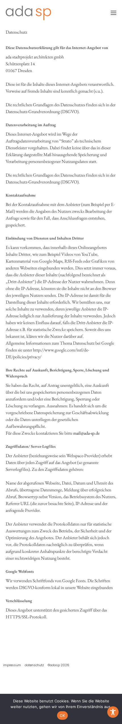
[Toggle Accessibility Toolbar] (113, 712)
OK (62, 715)
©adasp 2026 (58, 665)
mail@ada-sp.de (86, 433)
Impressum (12, 665)
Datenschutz (34, 665)
